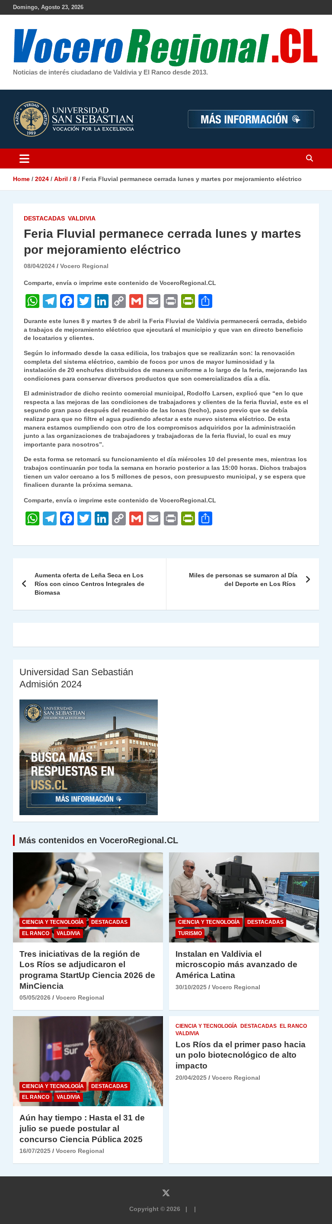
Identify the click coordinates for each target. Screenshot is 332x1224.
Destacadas (44, 218)
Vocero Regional (84, 265)
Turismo (190, 933)
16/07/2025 (35, 1150)
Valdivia (82, 218)
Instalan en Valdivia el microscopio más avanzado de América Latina (236, 964)
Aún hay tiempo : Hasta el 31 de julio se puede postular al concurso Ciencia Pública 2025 (82, 1128)
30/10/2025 (191, 987)
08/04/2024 (39, 265)
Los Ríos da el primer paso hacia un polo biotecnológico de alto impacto (241, 1055)
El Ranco (35, 933)
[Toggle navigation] (24, 158)
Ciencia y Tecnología (53, 922)
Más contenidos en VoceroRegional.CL (98, 840)
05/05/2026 (35, 997)
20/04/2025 (191, 1077)
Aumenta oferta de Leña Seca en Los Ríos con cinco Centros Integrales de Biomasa (89, 584)
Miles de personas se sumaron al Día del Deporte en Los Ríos (243, 579)
